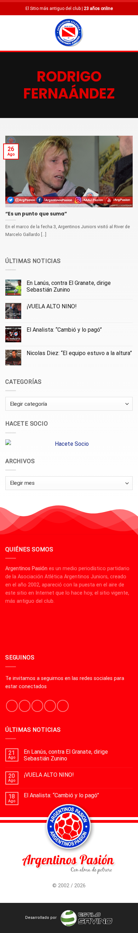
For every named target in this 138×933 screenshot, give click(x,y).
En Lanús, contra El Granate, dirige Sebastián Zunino (69, 286)
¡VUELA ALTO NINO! (52, 306)
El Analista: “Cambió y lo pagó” (64, 329)
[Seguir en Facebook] (12, 706)
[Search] (130, 33)
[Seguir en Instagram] (24, 706)
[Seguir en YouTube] (63, 706)
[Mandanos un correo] (50, 706)
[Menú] (9, 32)
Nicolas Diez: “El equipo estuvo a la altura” (79, 353)
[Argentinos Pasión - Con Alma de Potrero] (69, 34)
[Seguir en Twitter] (37, 706)
